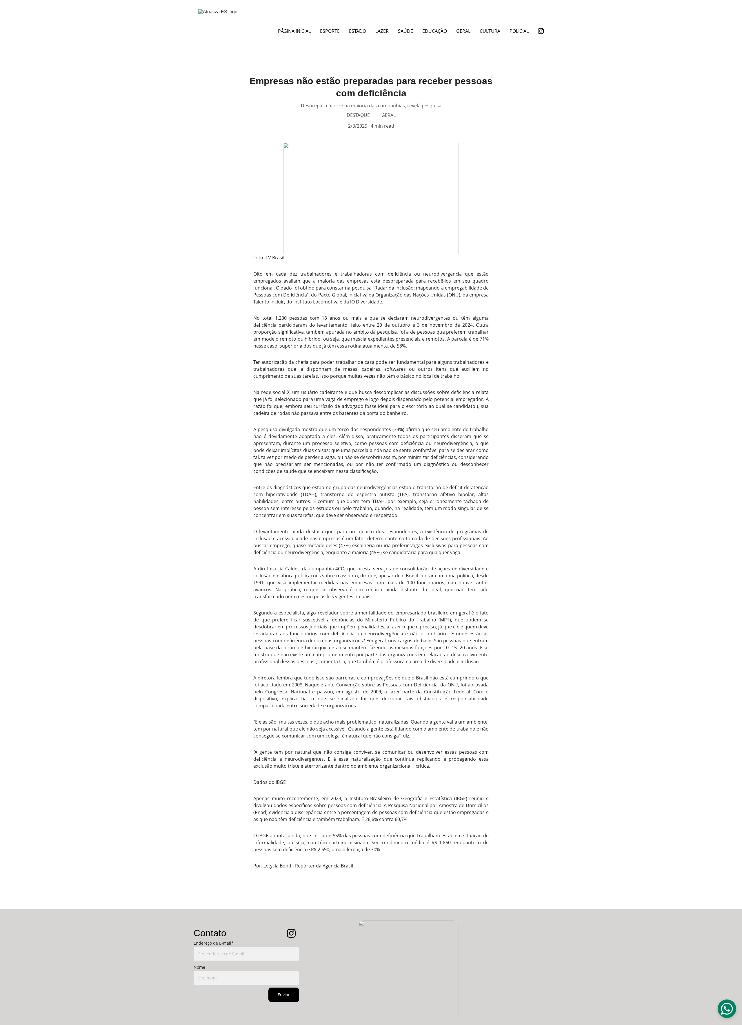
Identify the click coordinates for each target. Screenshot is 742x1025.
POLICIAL (519, 31)
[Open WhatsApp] (727, 1008)
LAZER (382, 31)
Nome (199, 967)
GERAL (463, 31)
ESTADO (357, 31)
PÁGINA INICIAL (294, 31)
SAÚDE (405, 31)
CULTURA (490, 31)
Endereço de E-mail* (214, 943)
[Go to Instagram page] (541, 31)
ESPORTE (330, 31)
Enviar (284, 994)
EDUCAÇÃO (434, 31)
